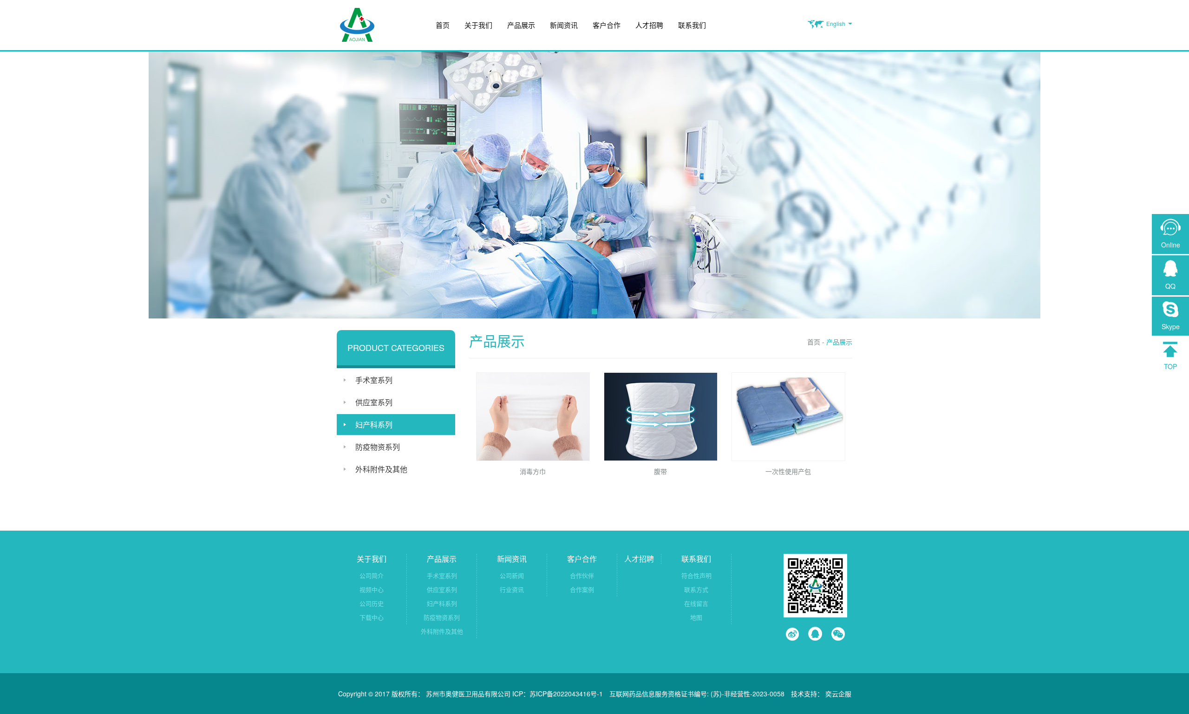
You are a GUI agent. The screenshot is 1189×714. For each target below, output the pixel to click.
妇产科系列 (373, 424)
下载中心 (371, 617)
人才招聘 (649, 25)
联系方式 (696, 589)
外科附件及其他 (381, 469)
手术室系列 (373, 380)
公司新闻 (512, 575)
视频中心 (371, 589)
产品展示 (521, 25)
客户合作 (607, 25)
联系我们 (692, 25)
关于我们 (478, 25)
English (835, 23)
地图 (696, 617)
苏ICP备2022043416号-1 (566, 693)
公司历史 (371, 603)
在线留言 (696, 603)
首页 (443, 25)
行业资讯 (512, 589)
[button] (594, 311)
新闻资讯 (564, 25)
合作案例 (582, 589)
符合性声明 (696, 575)
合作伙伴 (582, 575)
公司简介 (371, 575)
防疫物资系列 (377, 446)
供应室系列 (373, 402)
